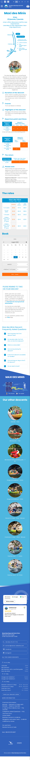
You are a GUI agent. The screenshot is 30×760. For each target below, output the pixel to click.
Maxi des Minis (15, 671)
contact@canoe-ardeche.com (14, 645)
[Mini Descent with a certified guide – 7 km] (15, 451)
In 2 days (6, 681)
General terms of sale (9, 727)
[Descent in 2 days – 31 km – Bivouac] (15, 509)
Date (15, 239)
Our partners (6, 725)
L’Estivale (15, 665)
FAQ (8, 317)
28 (22, 257)
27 (19, 257)
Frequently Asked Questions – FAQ (13, 711)
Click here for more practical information (14, 302)
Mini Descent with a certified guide (15, 669)
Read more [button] (7, 620)
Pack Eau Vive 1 (15, 688)
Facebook (8, 649)
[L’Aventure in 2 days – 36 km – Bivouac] (15, 528)
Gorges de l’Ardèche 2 (15, 679)
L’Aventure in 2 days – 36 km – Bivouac (15, 537)
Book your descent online (11, 694)
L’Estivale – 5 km (15, 422)
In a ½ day (7, 662)
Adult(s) (9, 264)
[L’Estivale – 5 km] (15, 413)
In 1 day (6, 674)
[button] (15, 334)
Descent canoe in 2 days (15, 684)
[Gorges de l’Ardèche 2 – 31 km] (15, 490)
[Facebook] (5, 2)
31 (7, 259)
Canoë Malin (6, 715)
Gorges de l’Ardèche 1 (15, 677)
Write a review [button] (10, 601)
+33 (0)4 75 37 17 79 (11, 642)
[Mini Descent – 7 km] (15, 432)
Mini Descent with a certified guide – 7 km (15, 460)
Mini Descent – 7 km (15, 441)
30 (4, 259)
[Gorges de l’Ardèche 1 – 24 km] (15, 471)
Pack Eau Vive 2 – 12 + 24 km (15, 575)
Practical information (9, 702)
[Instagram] (8, 2)
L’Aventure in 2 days (15, 686)
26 (15, 257)
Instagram (8, 653)
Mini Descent (15, 667)
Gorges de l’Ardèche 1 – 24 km (15, 480)
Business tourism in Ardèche (11, 717)
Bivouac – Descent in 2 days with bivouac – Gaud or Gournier (12, 705)
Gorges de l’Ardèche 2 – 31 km (15, 499)
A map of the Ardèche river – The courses (13, 708)
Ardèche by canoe (8, 721)
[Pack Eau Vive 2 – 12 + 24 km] (15, 566)
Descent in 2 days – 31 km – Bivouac (15, 518)
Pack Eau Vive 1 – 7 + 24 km (15, 556)
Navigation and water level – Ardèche (14, 719)
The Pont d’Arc (7, 713)
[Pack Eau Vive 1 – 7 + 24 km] (15, 547)
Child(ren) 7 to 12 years (9, 269)
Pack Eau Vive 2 (15, 690)
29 (25, 257)
